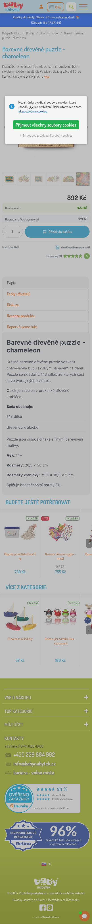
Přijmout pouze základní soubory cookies (46, 135)
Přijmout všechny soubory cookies (46, 125)
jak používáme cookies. (33, 111)
